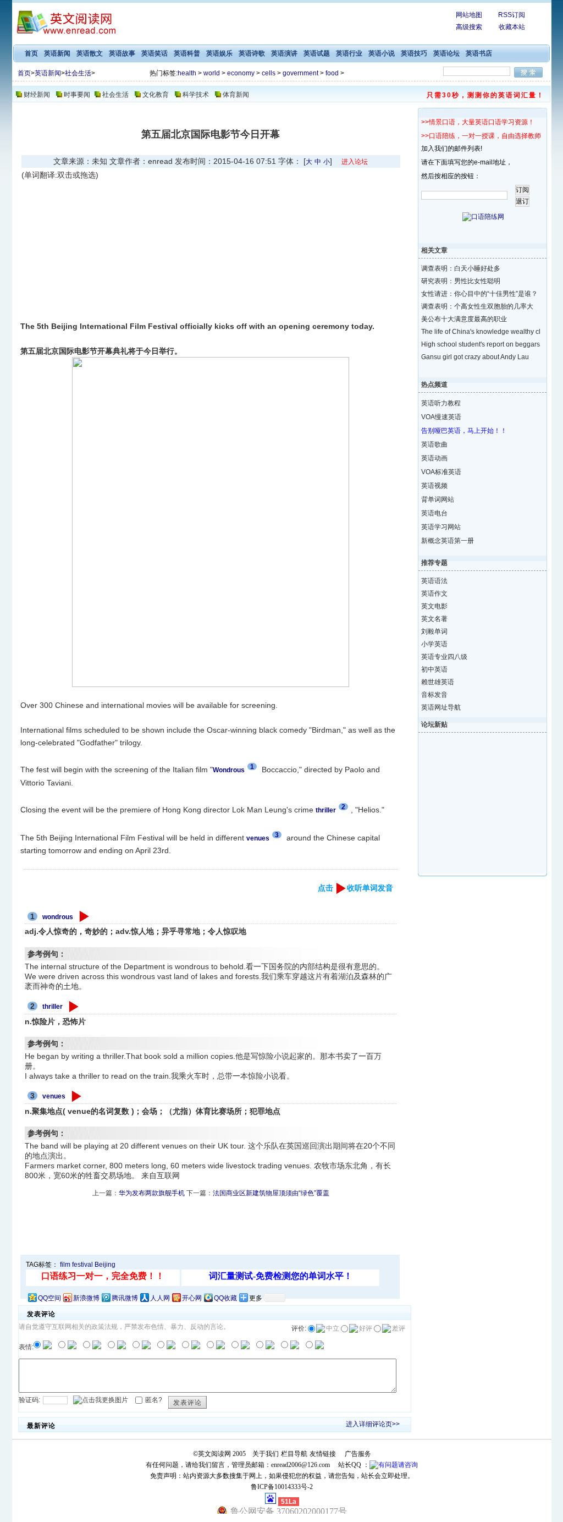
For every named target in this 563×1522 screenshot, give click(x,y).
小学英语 (434, 644)
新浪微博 (86, 1298)
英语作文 (434, 593)
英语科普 (187, 53)
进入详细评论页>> (373, 1424)
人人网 (160, 1298)
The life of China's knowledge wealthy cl (473, 332)
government (300, 73)
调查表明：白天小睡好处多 (460, 268)
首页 (31, 53)
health (187, 73)
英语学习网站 (441, 527)
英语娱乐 (219, 53)
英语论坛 (446, 53)
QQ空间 (49, 1298)
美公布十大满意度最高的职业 (464, 319)
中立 (332, 1328)
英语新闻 (57, 53)
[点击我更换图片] (100, 1400)
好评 (365, 1328)
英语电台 (434, 513)
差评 (398, 1328)
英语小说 (381, 53)
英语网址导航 (441, 707)
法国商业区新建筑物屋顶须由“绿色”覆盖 (271, 1193)
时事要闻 (77, 94)
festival (82, 1264)
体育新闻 (236, 94)
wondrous (57, 917)
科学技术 (196, 94)
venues (53, 1096)
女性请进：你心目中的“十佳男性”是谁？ (473, 294)
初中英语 (434, 669)
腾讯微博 (125, 1298)
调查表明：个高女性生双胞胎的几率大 (473, 306)
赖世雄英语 (437, 682)
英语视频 (434, 486)
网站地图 (469, 15)
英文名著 (434, 619)
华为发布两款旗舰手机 (152, 1193)
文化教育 (155, 94)
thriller (52, 1006)
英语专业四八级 (444, 657)
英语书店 (479, 53)
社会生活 (78, 73)
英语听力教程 (441, 403)
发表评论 (187, 1402)
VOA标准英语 (441, 472)
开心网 (192, 1298)
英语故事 (122, 53)
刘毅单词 (434, 631)
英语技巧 (414, 53)
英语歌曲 (434, 444)
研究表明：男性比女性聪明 (460, 281)
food (332, 73)
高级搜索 (469, 27)
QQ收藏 (225, 1298)
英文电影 (434, 606)
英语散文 (89, 53)
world (211, 73)
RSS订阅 (511, 15)
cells (268, 73)
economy (241, 73)
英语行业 (349, 53)
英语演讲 (284, 53)
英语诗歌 (252, 53)
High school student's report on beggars (473, 344)
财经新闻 (37, 94)
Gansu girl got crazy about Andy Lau (473, 357)
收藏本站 (512, 27)
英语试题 (316, 53)
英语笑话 (154, 53)
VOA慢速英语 (441, 417)
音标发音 (434, 695)
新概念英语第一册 (447, 541)
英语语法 (434, 581)
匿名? (153, 1399)
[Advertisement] (114, 250)
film (65, 1264)
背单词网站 (437, 499)
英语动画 (434, 458)
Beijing (105, 1264)
